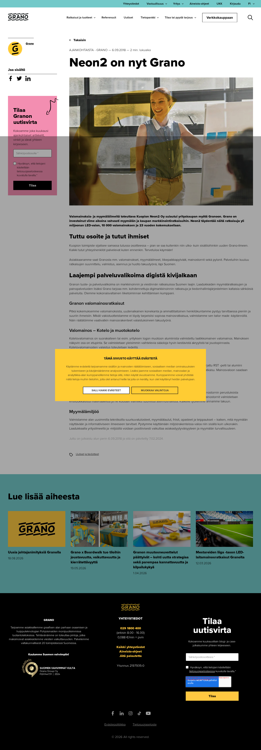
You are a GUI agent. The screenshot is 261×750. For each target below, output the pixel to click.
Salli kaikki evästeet (106, 390)
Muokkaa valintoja (155, 390)
